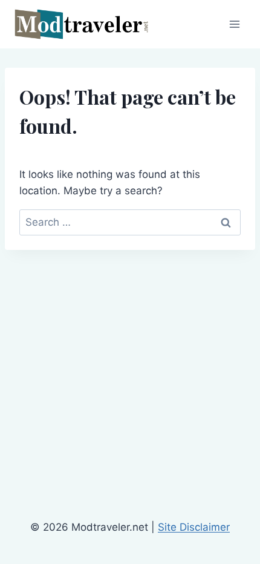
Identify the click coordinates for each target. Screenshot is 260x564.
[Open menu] (234, 24)
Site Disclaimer (194, 527)
